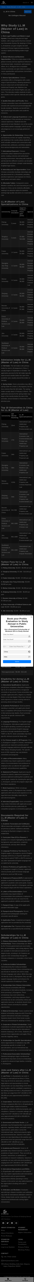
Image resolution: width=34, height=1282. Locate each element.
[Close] (31, 617)
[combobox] (4, 646)
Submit (17, 661)
